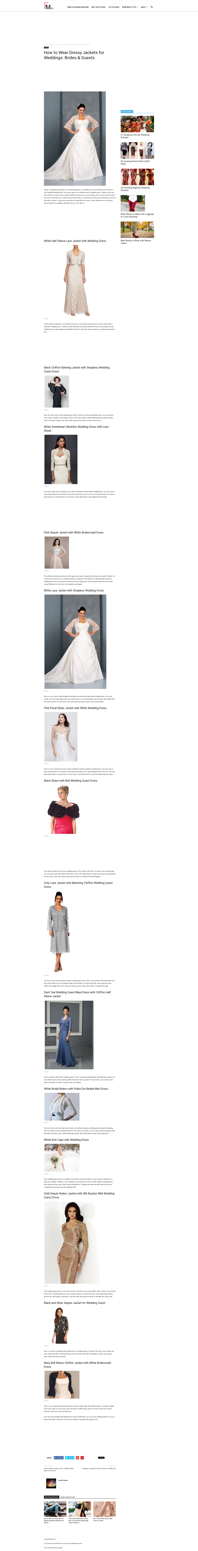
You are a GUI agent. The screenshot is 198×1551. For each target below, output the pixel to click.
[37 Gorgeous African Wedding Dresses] (137, 124)
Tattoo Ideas (113, 7)
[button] (151, 6)
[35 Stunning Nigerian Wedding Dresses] (137, 177)
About (143, 7)
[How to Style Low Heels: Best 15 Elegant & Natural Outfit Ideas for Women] (55, 1509)
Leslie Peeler (63, 1480)
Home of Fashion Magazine (78, 7)
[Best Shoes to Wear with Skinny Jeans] (137, 230)
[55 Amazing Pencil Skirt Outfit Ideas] (137, 150)
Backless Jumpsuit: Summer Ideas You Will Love (99, 1468)
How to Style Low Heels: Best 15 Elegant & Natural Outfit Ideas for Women (54, 1520)
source (46, 318)
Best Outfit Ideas (98, 7)
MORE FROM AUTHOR (68, 1497)
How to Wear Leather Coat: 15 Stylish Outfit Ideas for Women (58, 1470)
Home (46, 44)
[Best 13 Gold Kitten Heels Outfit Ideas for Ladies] (104, 1509)
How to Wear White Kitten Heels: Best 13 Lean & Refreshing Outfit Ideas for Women (78, 1520)
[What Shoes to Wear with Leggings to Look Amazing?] (137, 203)
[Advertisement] (99, 27)
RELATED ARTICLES (51, 1497)
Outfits (46, 47)
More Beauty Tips (129, 7)
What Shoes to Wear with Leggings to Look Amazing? (137, 215)
